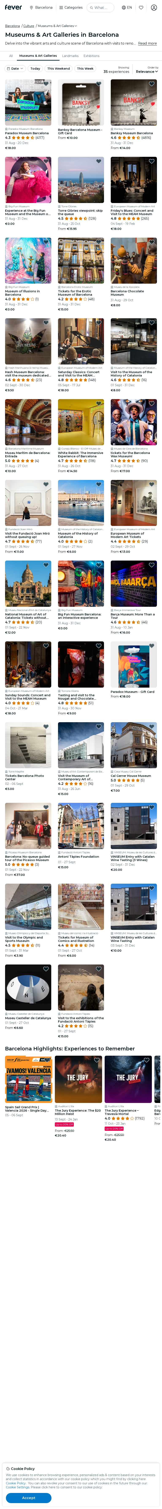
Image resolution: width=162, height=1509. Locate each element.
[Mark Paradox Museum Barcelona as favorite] (46, 84)
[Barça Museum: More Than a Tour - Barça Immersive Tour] (134, 584)
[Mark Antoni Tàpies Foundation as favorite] (98, 807)
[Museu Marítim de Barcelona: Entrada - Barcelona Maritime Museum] (28, 422)
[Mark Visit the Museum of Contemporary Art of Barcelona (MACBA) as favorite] (98, 726)
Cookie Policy (16, 1483)
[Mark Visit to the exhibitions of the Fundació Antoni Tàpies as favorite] (98, 969)
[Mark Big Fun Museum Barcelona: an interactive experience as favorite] (98, 565)
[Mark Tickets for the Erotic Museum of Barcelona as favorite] (98, 242)
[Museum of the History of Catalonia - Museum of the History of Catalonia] (81, 503)
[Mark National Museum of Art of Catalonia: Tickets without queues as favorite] (46, 565)
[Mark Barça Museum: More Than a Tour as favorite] (151, 565)
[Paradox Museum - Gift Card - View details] (134, 664)
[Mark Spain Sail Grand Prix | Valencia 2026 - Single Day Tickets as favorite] (47, 1060)
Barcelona (12, 26)
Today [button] (35, 68)
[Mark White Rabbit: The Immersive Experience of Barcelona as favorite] (98, 403)
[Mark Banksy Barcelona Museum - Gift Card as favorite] (98, 84)
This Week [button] (85, 68)
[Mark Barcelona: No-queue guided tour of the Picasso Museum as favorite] (46, 807)
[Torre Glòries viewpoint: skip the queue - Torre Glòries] (81, 180)
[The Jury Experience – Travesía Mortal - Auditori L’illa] (128, 1079)
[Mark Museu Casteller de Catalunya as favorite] (46, 969)
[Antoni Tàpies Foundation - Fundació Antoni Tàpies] (81, 826)
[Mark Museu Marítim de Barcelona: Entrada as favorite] (46, 403)
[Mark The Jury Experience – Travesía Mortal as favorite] (146, 1060)
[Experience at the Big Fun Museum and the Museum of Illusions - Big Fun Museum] (28, 180)
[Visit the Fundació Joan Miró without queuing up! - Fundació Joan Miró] (28, 503)
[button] (58, 26)
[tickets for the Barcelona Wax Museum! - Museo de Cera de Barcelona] (134, 422)
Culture (28, 26)
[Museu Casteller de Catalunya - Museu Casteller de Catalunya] (28, 987)
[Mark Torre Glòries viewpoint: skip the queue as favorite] (98, 161)
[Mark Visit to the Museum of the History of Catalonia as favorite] (151, 322)
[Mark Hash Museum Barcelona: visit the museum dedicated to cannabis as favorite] (46, 322)
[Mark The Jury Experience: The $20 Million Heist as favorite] (97, 1060)
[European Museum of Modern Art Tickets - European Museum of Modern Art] (134, 503)
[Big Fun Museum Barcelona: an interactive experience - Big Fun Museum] (81, 584)
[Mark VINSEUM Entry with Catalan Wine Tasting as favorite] (151, 888)
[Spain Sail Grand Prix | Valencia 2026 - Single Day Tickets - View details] (28, 1079)
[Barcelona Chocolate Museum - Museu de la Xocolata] (134, 261)
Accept (28, 1498)
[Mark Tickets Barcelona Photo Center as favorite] (46, 726)
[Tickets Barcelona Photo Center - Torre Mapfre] (28, 745)
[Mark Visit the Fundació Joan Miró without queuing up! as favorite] (46, 484)
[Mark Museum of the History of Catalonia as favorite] (98, 484)
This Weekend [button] (58, 68)
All (11, 56)
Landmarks (70, 56)
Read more (147, 43)
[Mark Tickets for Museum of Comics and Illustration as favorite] (98, 888)
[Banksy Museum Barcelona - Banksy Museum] (134, 102)
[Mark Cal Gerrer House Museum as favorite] (151, 726)
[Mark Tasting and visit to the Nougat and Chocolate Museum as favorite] (98, 646)
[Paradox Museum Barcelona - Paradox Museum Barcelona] (28, 102)
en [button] (129, 7)
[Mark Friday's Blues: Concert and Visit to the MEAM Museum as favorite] (151, 161)
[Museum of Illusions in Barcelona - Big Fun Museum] (28, 261)
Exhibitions (91, 56)
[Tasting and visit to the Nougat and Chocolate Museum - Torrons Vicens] (81, 664)
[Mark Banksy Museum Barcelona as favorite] (151, 84)
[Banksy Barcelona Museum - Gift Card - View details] (81, 102)
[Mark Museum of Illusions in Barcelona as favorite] (46, 242)
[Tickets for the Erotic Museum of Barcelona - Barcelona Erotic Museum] (81, 261)
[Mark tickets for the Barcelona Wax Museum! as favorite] (151, 403)
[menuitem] (12, 56)
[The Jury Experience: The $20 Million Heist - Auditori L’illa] (78, 1079)
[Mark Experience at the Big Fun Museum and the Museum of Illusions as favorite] (46, 161)
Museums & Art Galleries (38, 56)
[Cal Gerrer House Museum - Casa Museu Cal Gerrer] (134, 745)
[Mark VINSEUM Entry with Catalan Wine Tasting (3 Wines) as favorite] (151, 807)
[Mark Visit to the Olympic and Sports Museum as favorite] (46, 888)
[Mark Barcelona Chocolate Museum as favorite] (151, 242)
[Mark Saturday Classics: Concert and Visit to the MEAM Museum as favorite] (98, 322)
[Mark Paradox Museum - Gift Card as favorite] (151, 646)
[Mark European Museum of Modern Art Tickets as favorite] (151, 484)
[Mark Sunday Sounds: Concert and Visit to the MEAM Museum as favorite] (46, 646)
